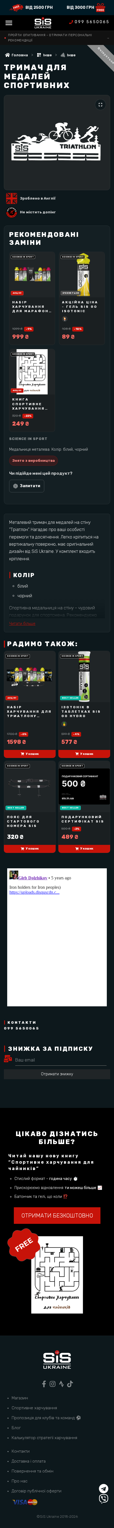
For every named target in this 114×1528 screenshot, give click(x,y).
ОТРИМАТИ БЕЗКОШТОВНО (57, 1215)
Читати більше (22, 623)
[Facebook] (44, 1384)
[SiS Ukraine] (57, 1360)
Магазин (20, 1398)
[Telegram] (103, 1488)
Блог (16, 1427)
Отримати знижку (57, 1074)
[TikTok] (70, 1384)
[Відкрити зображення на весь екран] (100, 104)
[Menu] (9, 23)
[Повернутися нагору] (103, 1478)
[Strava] (61, 1384)
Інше (47, 55)
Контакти (21, 1451)
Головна (20, 55)
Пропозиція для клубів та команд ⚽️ (46, 1417)
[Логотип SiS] (43, 23)
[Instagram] (52, 1384)
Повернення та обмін (32, 1471)
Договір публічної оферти (36, 1491)
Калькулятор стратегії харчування (44, 1437)
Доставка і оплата (29, 1461)
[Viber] (103, 1499)
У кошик (32, 754)
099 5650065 (92, 22)
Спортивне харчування (34, 1407)
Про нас (19, 1481)
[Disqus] (57, 937)
